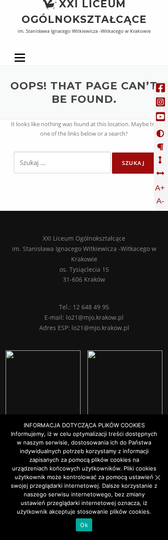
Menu (19, 65)
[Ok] (157, 477)
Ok (84, 524)
